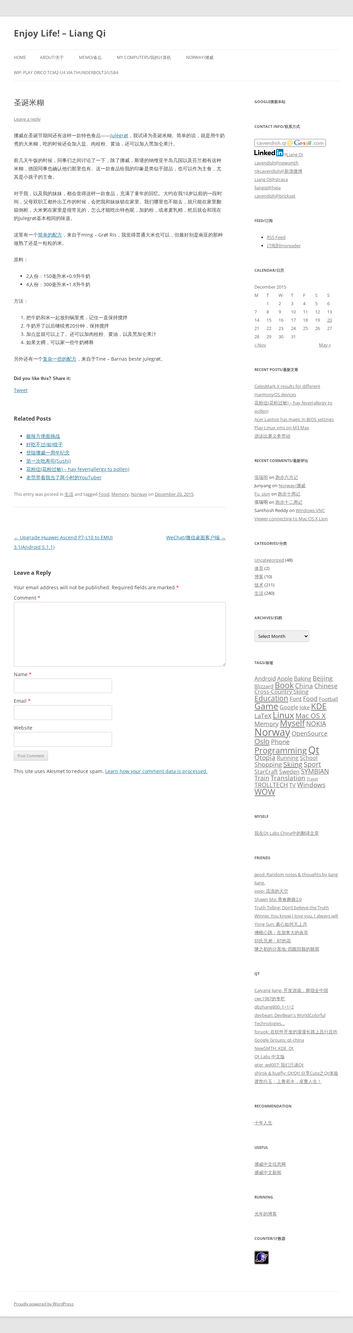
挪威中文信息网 (270, 1164)
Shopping (268, 764)
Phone (280, 742)
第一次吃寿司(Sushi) (48, 461)
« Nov (260, 345)
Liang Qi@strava (271, 179)
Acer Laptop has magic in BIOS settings (294, 419)
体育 (258, 568)
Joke (305, 707)
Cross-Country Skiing (281, 691)
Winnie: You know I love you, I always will (296, 916)
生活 (68, 494)
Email (22, 701)
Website (23, 727)
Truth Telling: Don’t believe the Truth (291, 907)
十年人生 (263, 1123)
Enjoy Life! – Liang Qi (60, 33)
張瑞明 (261, 477)
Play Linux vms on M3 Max (281, 427)
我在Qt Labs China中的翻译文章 (286, 833)
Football (328, 698)
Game (266, 706)
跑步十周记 (289, 494)
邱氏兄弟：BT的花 (272, 941)
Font (296, 699)
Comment (27, 597)
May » (325, 345)
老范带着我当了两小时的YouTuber (64, 477)
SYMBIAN (315, 771)
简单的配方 (50, 234)
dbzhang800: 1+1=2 (274, 1007)
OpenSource (309, 733)
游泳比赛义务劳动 (272, 436)
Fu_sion (262, 494)
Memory (120, 494)
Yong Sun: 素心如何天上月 (280, 924)
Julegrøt (119, 135)
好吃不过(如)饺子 (44, 444)
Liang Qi (294, 154)
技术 (258, 585)
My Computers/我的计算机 (144, 57)
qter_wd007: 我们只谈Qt (279, 1065)
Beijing (323, 678)
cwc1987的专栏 (269, 998)
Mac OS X (310, 715)
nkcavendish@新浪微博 (278, 171)
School (308, 758)
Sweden (289, 771)
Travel (312, 778)
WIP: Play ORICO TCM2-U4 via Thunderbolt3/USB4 (66, 73)
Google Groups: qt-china (279, 1040)
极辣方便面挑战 (43, 436)
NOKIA (316, 723)
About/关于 (52, 57)
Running (288, 758)
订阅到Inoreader (284, 245)
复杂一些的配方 (60, 358)
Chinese (325, 685)
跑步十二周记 (288, 502)
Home (20, 57)
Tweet (21, 390)
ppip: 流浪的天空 (271, 891)
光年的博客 (265, 1214)
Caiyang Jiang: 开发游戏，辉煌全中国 (291, 990)
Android (265, 678)
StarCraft (266, 771)
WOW (264, 791)
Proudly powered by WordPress (44, 1304)
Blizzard (263, 686)
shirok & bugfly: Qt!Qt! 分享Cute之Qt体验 (296, 1073)
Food (104, 494)
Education (271, 698)
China (304, 685)
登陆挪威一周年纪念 (48, 452)
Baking (302, 678)
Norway (139, 494)
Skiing (292, 764)
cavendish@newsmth (276, 163)
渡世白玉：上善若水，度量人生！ (288, 1081)
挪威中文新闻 (267, 1172)
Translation (288, 777)
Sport (312, 764)
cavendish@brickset (274, 196)
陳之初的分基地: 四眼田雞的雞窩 (286, 949)
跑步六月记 (286, 477)
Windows (311, 784)
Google (289, 707)
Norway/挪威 (199, 57)
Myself (292, 723)
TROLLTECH (271, 784)
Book (284, 685)
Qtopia (264, 757)
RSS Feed (276, 237)
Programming (280, 750)
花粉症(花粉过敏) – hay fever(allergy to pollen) (77, 469)
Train (261, 778)
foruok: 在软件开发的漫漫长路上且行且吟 (295, 1032)
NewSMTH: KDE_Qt (274, 1048)
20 (329, 320)
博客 (258, 576)
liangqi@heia (267, 187)
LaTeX (262, 716)
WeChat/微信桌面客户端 (196, 537)
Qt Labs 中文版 (269, 1056)
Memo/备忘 (90, 57)
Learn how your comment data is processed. (156, 771)
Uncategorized (269, 560)
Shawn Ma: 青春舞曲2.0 (278, 899)
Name (23, 674)
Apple (285, 678)
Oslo (262, 741)
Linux (283, 715)
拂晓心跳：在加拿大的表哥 (281, 932)
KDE (318, 706)
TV (292, 785)
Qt (313, 749)
